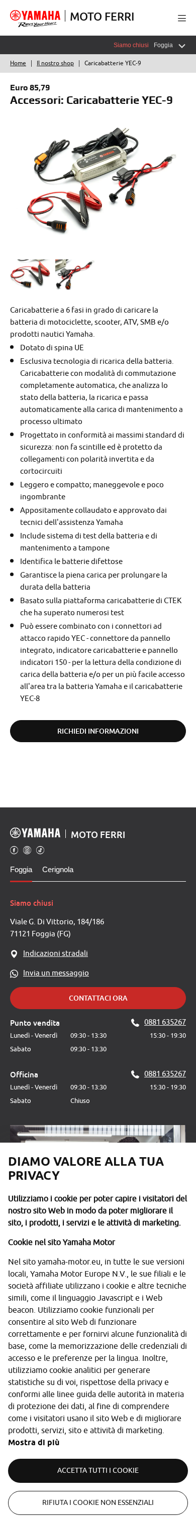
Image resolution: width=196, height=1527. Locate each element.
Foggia (21, 869)
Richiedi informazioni (98, 731)
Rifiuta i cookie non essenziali (98, 1502)
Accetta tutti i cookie (98, 1470)
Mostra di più (33, 1442)
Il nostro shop (55, 63)
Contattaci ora (98, 998)
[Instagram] (27, 850)
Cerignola (57, 869)
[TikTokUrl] (40, 850)
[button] (182, 18)
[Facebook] (14, 850)
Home (18, 63)
